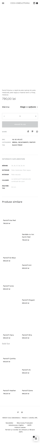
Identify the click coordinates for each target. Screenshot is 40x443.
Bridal (14, 142)
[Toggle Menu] (3, 3)
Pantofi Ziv (26, 370)
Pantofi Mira (27, 335)
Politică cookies (20, 427)
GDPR (29, 425)
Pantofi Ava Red (9, 220)
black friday (17, 145)
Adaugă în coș (20, 124)
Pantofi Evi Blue (9, 258)
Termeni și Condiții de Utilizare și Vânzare (20, 429)
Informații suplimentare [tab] (13, 159)
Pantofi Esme (27, 391)
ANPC (21, 432)
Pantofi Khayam (28, 300)
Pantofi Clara (8, 335)
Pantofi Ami (26, 265)
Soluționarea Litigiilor (16, 425)
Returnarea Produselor (25, 423)
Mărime (5, 107)
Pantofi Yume (8, 286)
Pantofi (32, 142)
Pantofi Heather (9, 391)
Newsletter (9, 423)
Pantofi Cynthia (9, 359)
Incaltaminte (23, 142)
